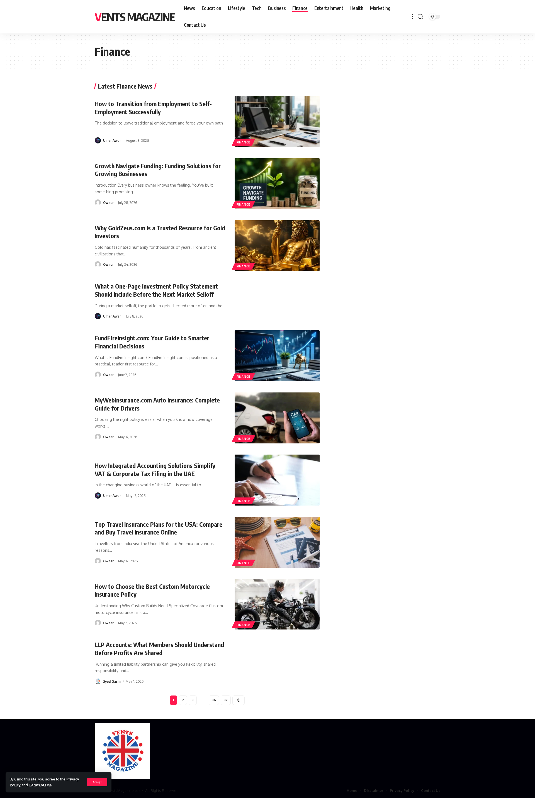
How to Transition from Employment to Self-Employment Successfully (153, 108)
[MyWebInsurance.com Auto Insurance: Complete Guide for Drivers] (277, 417)
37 (226, 700)
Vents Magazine (135, 16)
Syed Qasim (112, 681)
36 (214, 700)
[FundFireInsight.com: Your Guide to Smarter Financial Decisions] (277, 355)
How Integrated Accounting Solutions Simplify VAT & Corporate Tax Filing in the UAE (155, 469)
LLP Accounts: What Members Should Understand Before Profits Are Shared (159, 649)
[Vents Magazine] (122, 751)
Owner (108, 202)
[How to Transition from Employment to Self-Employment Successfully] (277, 121)
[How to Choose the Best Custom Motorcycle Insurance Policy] (277, 604)
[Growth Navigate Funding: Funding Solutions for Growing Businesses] (277, 183)
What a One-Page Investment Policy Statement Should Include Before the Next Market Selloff (156, 290)
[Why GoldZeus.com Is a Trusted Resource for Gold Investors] (277, 245)
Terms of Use (40, 785)
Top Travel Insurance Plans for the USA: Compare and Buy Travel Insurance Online (158, 528)
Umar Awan (112, 140)
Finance (243, 142)
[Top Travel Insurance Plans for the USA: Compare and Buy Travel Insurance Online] (277, 542)
